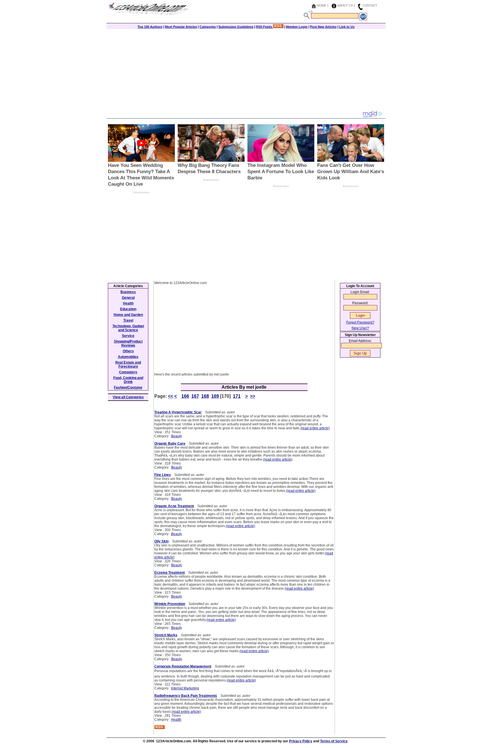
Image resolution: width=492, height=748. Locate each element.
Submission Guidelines (235, 26)
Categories (208, 26)
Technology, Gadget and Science (128, 328)
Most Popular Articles (181, 26)
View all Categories (128, 397)
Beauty (176, 436)
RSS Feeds (264, 26)
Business (128, 292)
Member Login (297, 26)
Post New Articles (323, 26)
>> (252, 396)
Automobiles (128, 357)
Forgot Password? (360, 322)
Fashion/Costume (128, 387)
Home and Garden (128, 315)
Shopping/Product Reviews (128, 343)
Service (128, 336)
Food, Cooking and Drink (128, 380)
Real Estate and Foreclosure (128, 364)
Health (176, 720)
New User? (360, 328)
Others (128, 351)
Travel (128, 320)
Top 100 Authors (150, 26)
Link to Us (346, 26)
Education (128, 309)
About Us (345, 5)
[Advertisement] (246, 70)
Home (321, 5)
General (128, 298)
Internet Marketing (185, 688)
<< (170, 396)
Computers (128, 372)
